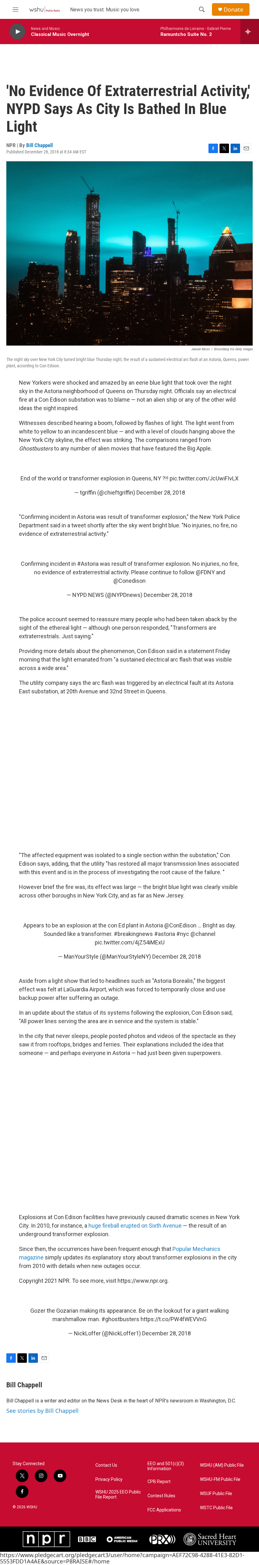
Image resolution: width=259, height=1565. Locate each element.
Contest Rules (161, 1495)
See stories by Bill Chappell (42, 1410)
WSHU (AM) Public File (222, 1465)
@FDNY (205, 572)
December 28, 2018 (160, 492)
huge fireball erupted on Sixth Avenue (135, 1225)
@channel (202, 934)
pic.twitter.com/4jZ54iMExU (130, 942)
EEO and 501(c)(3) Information (166, 1466)
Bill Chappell (39, 145)
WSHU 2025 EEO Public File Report (118, 1494)
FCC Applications (164, 1510)
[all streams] (249, 31)
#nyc (182, 934)
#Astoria (88, 563)
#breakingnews (133, 934)
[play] (17, 31)
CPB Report (159, 1481)
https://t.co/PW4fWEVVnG (174, 1319)
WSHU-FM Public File (220, 1479)
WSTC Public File (216, 1507)
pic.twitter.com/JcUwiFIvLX (204, 478)
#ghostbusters (120, 1319)
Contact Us (106, 1465)
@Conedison (129, 580)
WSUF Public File (216, 1493)
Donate (233, 9)
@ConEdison (180, 925)
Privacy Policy (109, 1479)
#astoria (164, 934)
